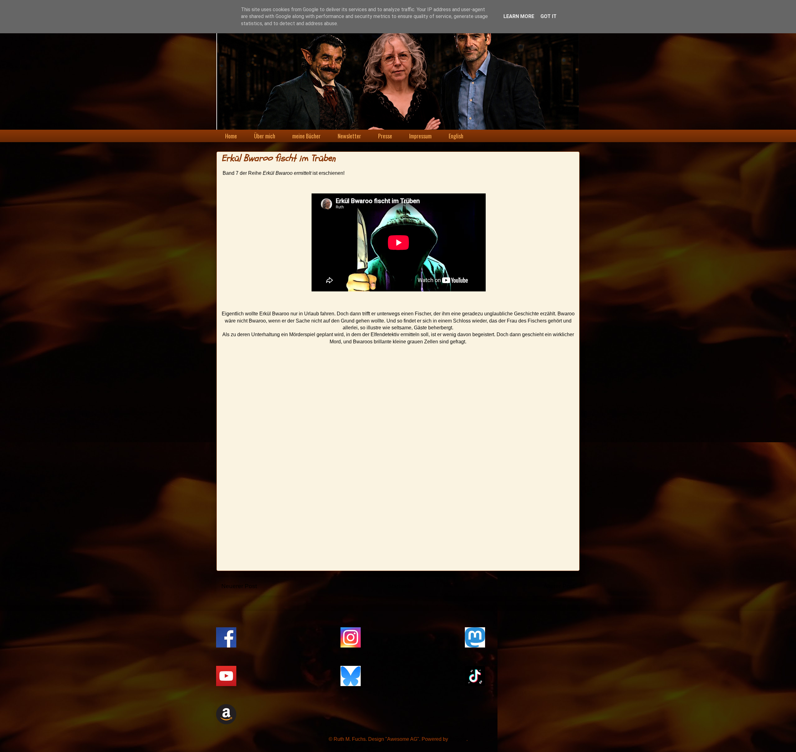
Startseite (400, 586)
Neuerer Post (239, 586)
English (456, 136)
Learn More (518, 16)
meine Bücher (306, 136)
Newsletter (349, 136)
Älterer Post (559, 586)
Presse (385, 136)
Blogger (457, 739)
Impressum (420, 136)
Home (231, 136)
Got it (548, 16)
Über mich (264, 136)
